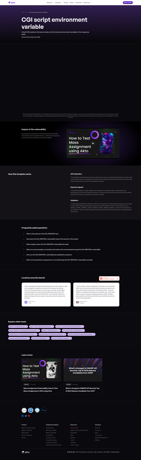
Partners (72, 437)
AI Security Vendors (51, 440)
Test (27, 12)
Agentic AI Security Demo (28, 427)
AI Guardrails (49, 435)
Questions (73, 442)
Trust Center (98, 435)
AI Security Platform (51, 442)
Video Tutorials (74, 445)
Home (23, 12)
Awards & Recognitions (101, 437)
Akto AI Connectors (27, 435)
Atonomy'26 (74, 427)
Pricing (66, 2)
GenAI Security (50, 427)
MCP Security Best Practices (54, 445)
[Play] (93, 143)
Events (72, 2)
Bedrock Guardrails (51, 432)
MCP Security (25, 432)
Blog (71, 435)
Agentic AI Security (27, 430)
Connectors (78, 2)
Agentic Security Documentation (79, 430)
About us (97, 427)
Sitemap (97, 440)
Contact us (98, 430)
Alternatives (73, 432)
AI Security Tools (50, 437)
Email (96, 432)
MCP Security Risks (51, 430)
